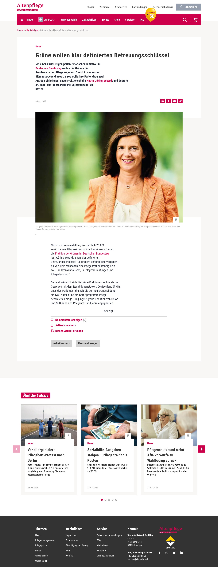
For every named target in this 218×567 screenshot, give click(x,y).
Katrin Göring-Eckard (99, 80)
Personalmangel (87, 343)
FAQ (142, 19)
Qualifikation (41, 560)
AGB (68, 550)
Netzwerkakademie (163, 7)
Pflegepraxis (41, 545)
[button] (105, 500)
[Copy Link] (180, 101)
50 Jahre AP (150, 19)
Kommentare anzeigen (70, 320)
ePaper (90, 7)
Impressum (71, 535)
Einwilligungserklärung (77, 545)
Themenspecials (68, 19)
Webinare (105, 7)
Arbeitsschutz (61, 343)
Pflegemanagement (44, 540)
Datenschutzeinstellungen (109, 535)
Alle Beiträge (31, 30)
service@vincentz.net (138, 559)
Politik (38, 550)
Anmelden (191, 7)
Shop (117, 19)
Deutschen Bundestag (48, 68)
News (30, 19)
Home (22, 19)
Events (105, 19)
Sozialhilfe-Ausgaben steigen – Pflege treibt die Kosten (107, 455)
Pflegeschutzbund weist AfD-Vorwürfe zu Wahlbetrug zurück (165, 455)
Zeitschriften (89, 19)
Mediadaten (102, 545)
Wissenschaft (41, 555)
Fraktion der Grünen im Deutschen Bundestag (82, 253)
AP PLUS (49, 19)
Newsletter (121, 7)
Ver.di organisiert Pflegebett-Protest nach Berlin (46, 455)
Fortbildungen (139, 7)
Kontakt (69, 555)
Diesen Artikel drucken (69, 331)
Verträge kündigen (105, 555)
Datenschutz (72, 540)
